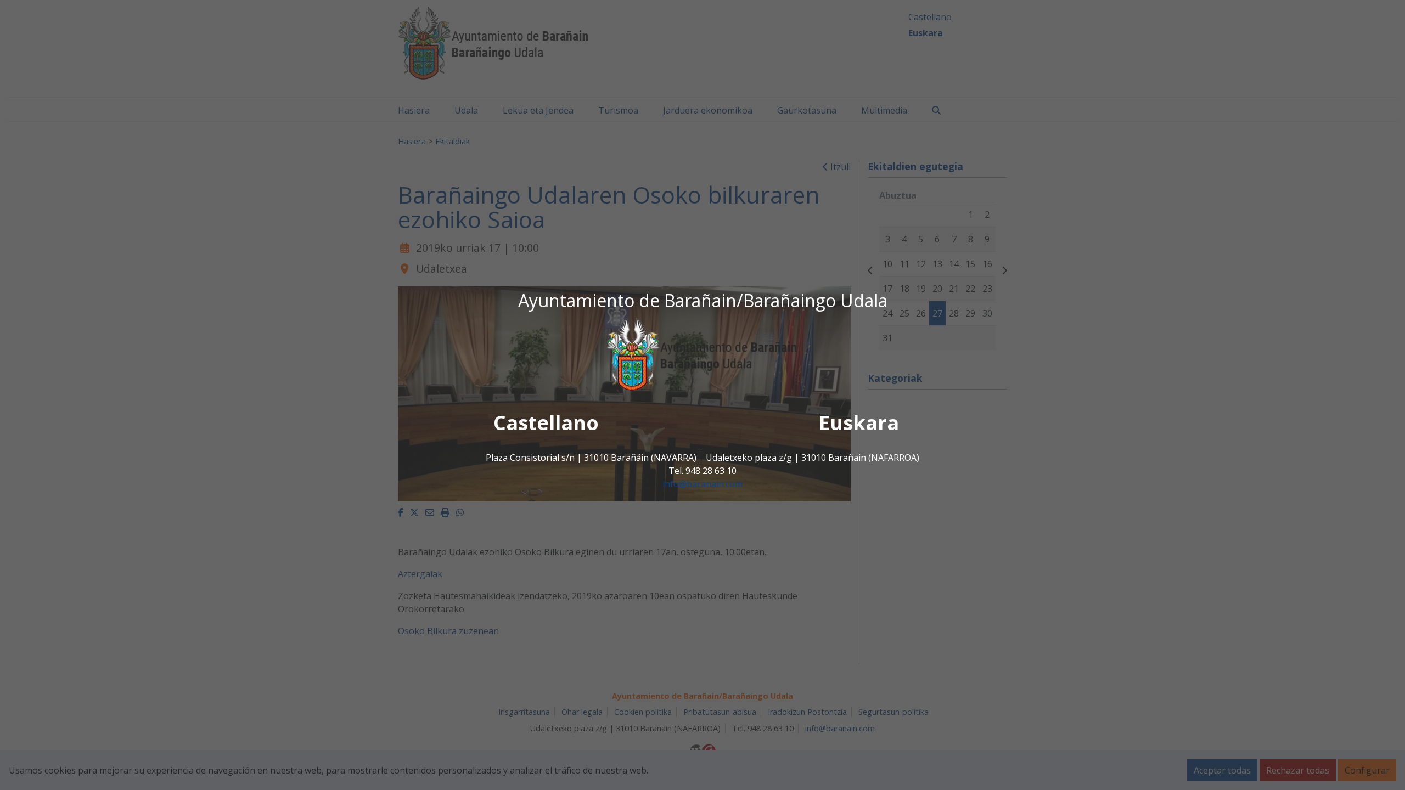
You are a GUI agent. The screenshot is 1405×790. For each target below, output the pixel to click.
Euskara (859, 423)
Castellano (546, 423)
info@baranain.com (702, 484)
